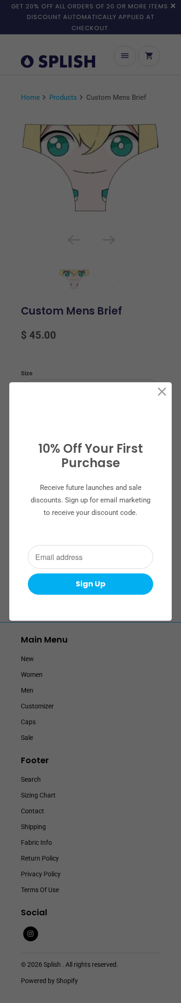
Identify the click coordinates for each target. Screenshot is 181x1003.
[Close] (162, 392)
